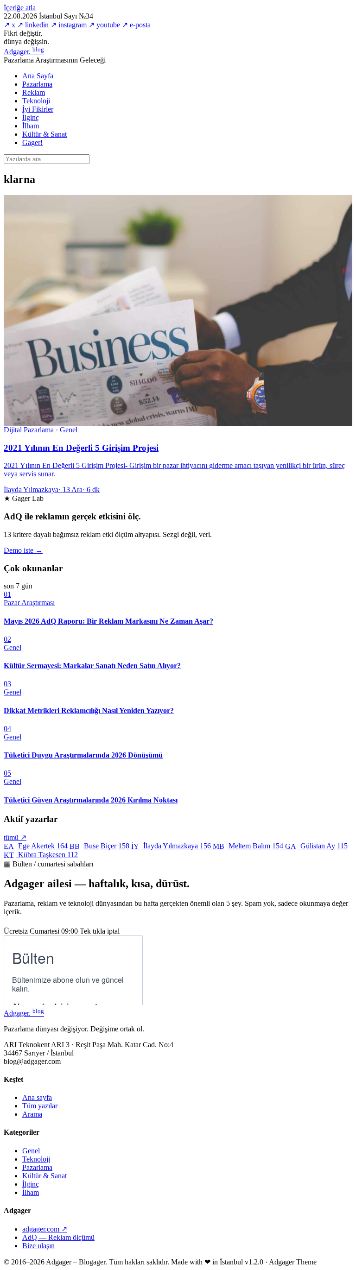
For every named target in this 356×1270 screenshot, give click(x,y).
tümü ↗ (15, 837)
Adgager (24, 52)
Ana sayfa (37, 1097)
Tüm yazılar (39, 1106)
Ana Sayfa (37, 76)
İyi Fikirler (37, 109)
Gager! (32, 142)
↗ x (9, 25)
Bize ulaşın (38, 1246)
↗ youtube (104, 25)
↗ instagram (69, 25)
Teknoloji (36, 101)
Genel (31, 1151)
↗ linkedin (33, 25)
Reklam (33, 92)
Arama (32, 1114)
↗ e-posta (136, 25)
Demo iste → (23, 550)
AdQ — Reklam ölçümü (58, 1237)
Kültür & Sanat (44, 134)
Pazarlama (37, 84)
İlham (30, 126)
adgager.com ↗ (44, 1229)
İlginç (30, 117)
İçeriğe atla (20, 8)
